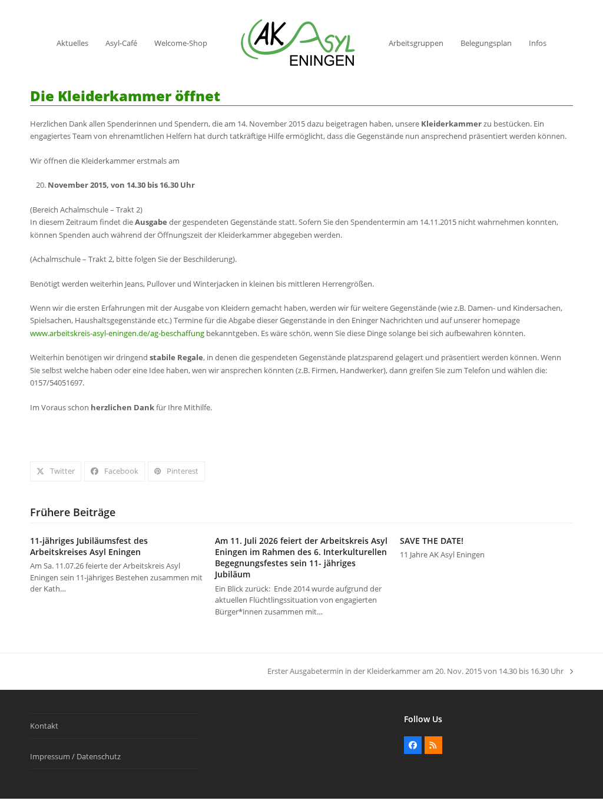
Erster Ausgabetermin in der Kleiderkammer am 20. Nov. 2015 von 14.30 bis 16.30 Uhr (415, 671)
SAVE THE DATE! (431, 540)
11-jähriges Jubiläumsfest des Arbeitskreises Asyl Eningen (89, 546)
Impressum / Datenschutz (75, 756)
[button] (55, 471)
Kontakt (44, 725)
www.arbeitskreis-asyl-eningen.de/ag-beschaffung (117, 333)
